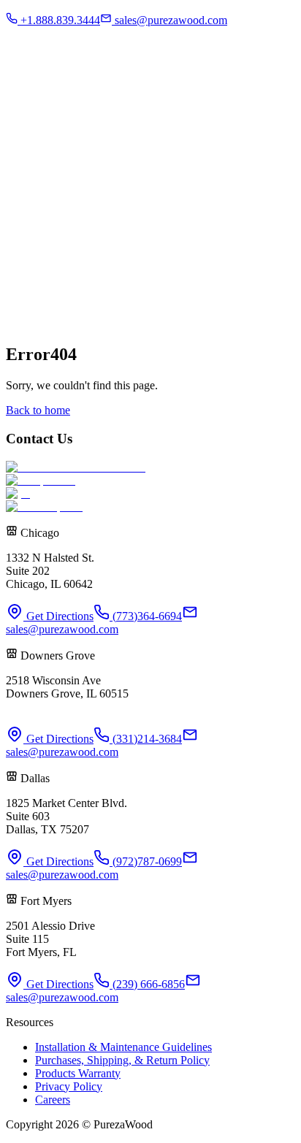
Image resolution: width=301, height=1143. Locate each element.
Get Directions (58, 616)
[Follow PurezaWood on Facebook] (17, 250)
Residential (60, 13)
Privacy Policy (68, 1086)
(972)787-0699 (146, 861)
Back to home (38, 410)
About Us (57, 92)
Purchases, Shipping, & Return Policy (122, 1060)
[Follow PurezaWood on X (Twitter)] (64, 250)
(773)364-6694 (146, 616)
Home (20, 92)
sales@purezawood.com (62, 629)
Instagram (28, 51)
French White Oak (122, 92)
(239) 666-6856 (147, 984)
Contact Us (77, 51)
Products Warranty (78, 1073)
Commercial (63, 26)
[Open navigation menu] (22, 72)
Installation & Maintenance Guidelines (123, 1047)
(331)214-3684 (146, 739)
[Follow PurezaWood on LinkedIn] (87, 250)
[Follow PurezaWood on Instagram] (41, 250)
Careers (52, 1099)
